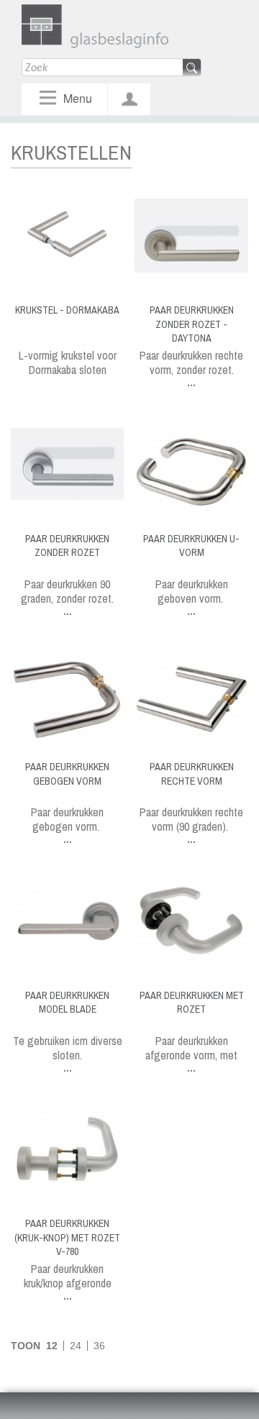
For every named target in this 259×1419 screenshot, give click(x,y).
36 (99, 1346)
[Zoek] (192, 68)
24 (75, 1346)
